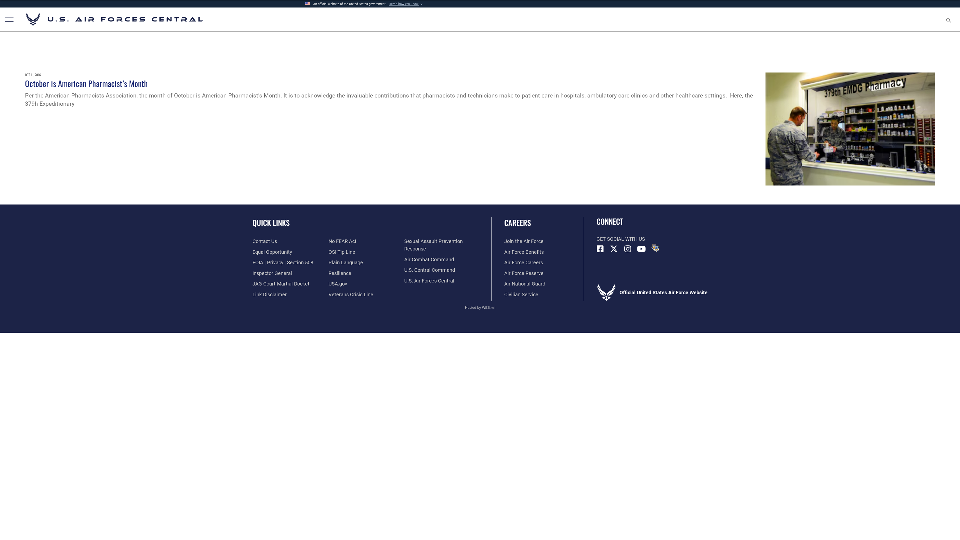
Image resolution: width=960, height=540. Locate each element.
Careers (517, 222)
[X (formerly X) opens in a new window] (614, 249)
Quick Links (271, 222)
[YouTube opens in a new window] (641, 249)
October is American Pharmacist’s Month (86, 83)
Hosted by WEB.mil (480, 308)
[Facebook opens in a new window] (600, 249)
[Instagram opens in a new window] (628, 249)
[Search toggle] (948, 19)
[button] (406, 4)
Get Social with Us (620, 239)
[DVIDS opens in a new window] (655, 248)
